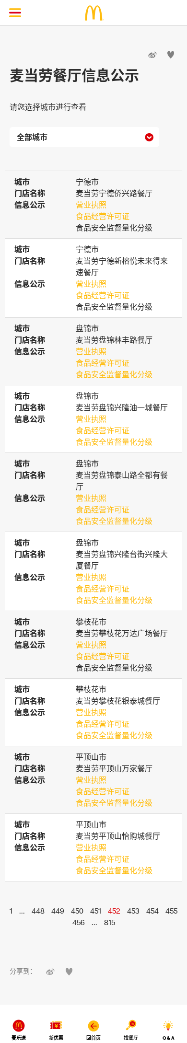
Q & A (169, 1038)
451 (95, 911)
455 (171, 911)
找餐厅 (131, 1038)
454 (152, 911)
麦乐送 (19, 1038)
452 (114, 911)
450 (77, 911)
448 (38, 911)
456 (78, 922)
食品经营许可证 (102, 216)
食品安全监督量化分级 (114, 374)
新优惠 (56, 1038)
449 (57, 911)
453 (133, 911)
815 (109, 922)
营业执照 (91, 204)
